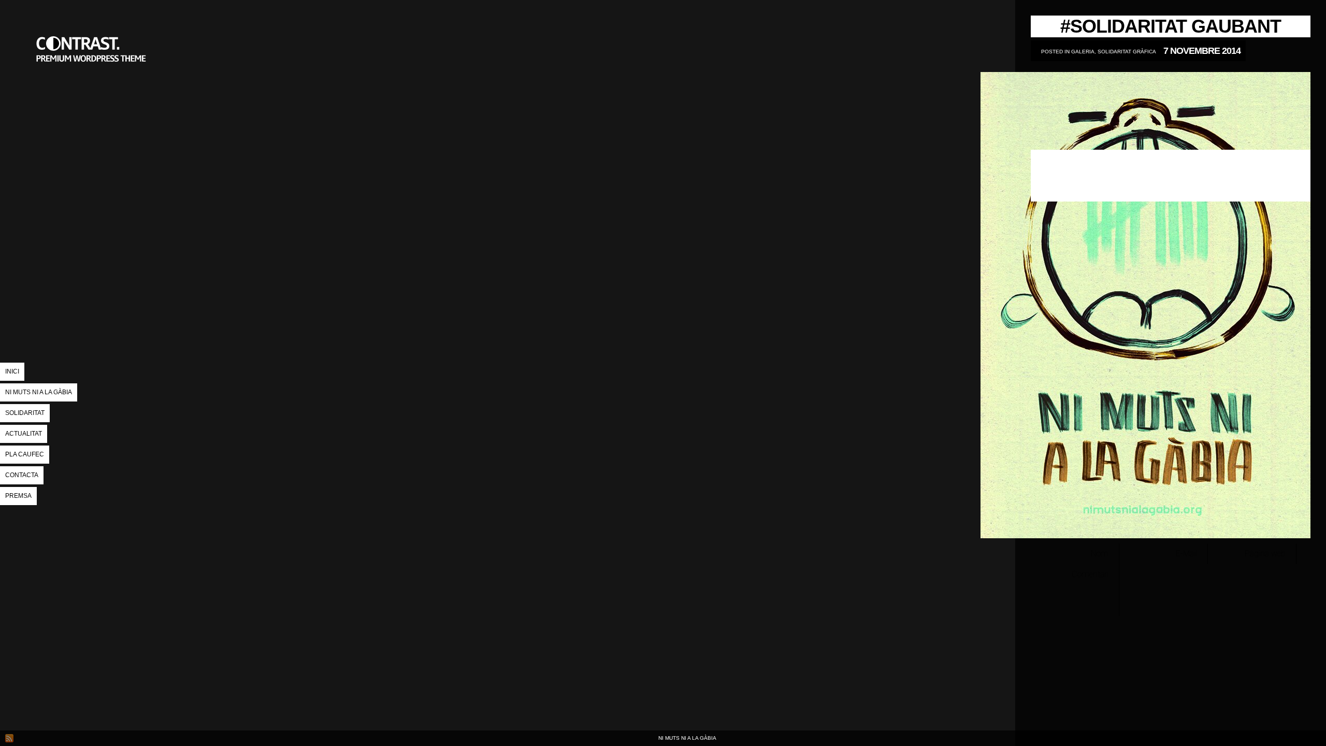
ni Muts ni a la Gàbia (38, 392)
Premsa (18, 495)
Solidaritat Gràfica (1127, 51)
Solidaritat (25, 413)
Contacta (21, 475)
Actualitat (23, 433)
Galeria (1082, 51)
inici (12, 371)
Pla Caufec (24, 454)
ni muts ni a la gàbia (93, 101)
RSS (9, 738)
